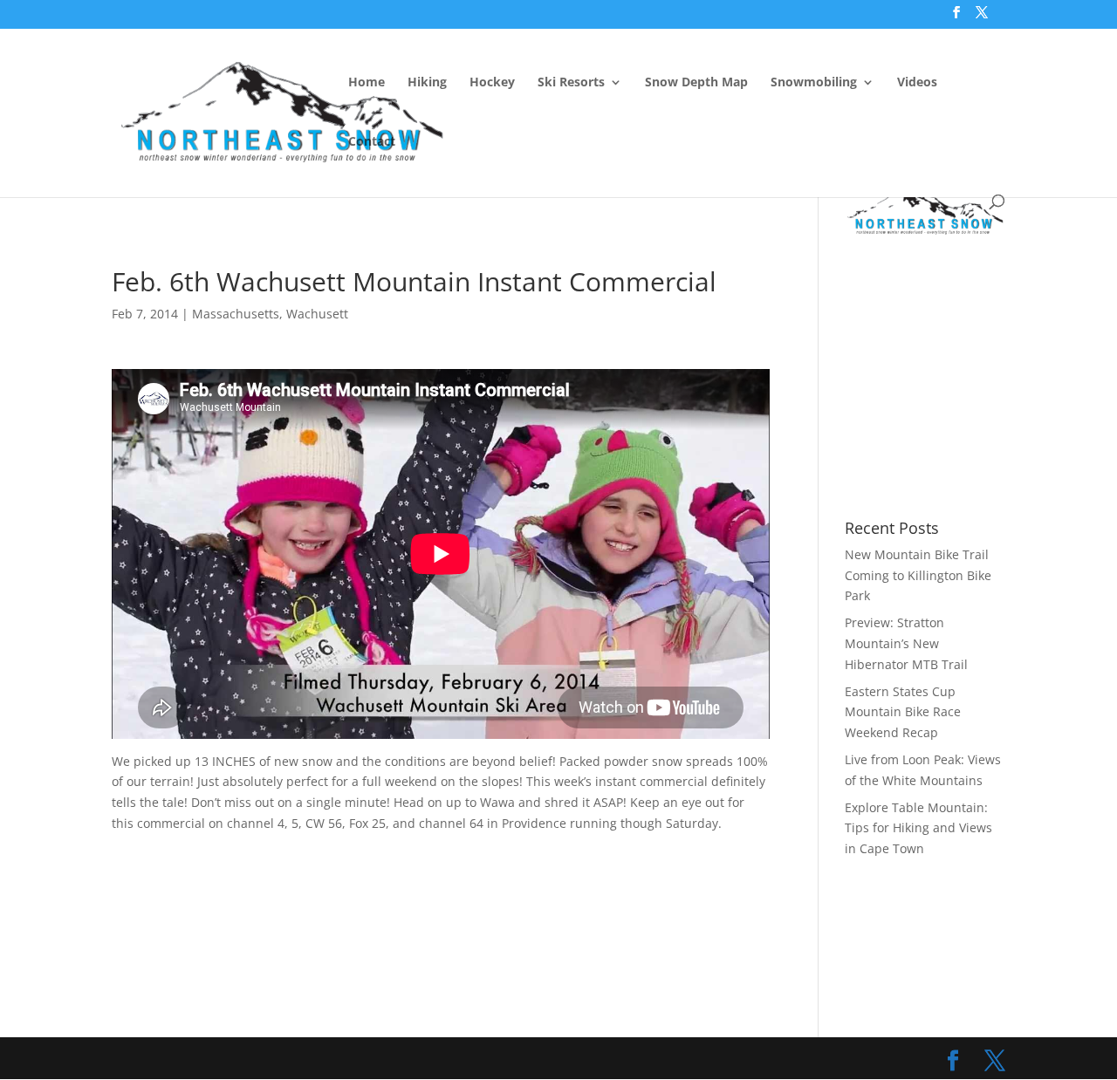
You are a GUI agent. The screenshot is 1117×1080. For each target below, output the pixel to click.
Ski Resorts (571, 83)
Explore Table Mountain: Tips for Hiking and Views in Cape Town (918, 828)
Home (366, 83)
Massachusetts (235, 313)
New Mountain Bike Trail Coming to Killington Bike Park (918, 575)
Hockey (492, 83)
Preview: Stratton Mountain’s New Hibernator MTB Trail (906, 643)
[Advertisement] (429, 223)
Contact (371, 142)
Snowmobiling (814, 83)
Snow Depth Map (696, 83)
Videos (917, 83)
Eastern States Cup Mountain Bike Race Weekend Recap (903, 712)
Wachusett (317, 313)
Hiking (427, 83)
